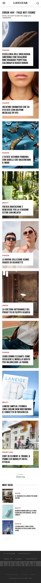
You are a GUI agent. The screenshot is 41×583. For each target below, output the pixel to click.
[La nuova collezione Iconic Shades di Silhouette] (20, 244)
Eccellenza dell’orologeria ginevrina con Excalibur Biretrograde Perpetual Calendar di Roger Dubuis (16, 58)
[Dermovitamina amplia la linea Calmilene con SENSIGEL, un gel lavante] (7, 512)
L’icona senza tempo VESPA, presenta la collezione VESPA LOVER (25, 528)
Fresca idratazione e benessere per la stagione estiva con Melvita (15, 209)
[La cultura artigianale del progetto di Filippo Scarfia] (20, 294)
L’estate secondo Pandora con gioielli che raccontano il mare (16, 159)
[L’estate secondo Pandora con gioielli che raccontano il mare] (20, 145)
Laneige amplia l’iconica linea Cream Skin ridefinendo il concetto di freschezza (16, 409)
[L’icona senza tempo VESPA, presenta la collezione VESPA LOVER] (7, 527)
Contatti (32, 574)
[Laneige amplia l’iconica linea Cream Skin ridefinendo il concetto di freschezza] (20, 394)
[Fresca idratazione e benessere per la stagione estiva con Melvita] (20, 194)
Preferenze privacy (12, 574)
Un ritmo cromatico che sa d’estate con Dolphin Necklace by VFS (15, 109)
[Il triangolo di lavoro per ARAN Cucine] (7, 496)
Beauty (5, 202)
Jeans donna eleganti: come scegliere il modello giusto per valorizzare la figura (16, 359)
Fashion (5, 50)
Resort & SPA (7, 452)
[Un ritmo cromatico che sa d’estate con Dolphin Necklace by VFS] (20, 95)
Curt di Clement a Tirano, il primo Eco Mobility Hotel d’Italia (16, 459)
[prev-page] (3, 538)
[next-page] (7, 538)
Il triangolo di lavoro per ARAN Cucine (26, 497)
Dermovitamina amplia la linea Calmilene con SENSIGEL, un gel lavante (25, 512)
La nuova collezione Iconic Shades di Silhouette (15, 261)
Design (5, 305)
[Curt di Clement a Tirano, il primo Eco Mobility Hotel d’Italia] (20, 444)
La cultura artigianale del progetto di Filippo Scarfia (16, 311)
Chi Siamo (24, 574)
